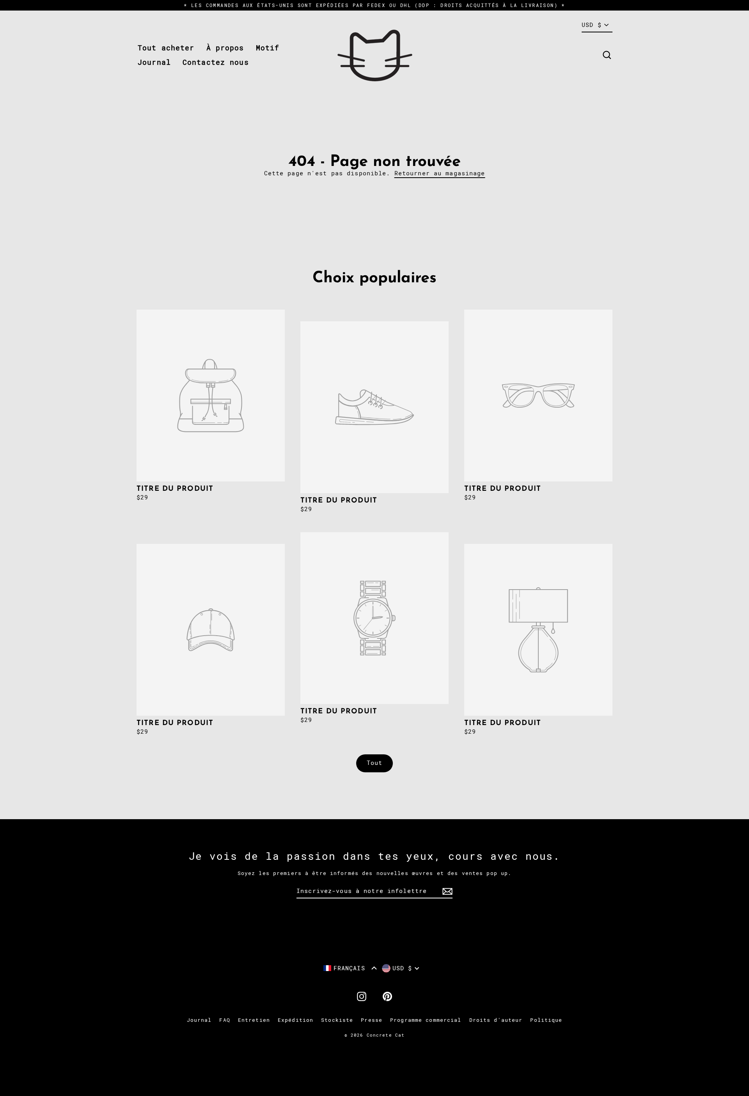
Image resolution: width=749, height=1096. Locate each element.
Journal (154, 62)
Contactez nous (216, 62)
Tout (375, 762)
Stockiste (337, 1020)
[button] (350, 968)
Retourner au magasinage (439, 173)
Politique (546, 1020)
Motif (268, 48)
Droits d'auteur (496, 1020)
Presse (371, 1020)
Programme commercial (425, 1020)
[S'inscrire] (446, 891)
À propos (225, 48)
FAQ (224, 1020)
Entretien (254, 1020)
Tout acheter (166, 48)
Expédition (295, 1020)
